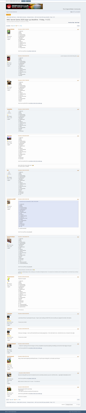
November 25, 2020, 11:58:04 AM (23, 80)
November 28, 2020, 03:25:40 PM (23, 313)
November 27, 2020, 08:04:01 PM (23, 236)
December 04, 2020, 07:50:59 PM (24, 372)
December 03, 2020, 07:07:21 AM (23, 356)
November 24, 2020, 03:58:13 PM (23, 55)
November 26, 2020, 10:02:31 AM (23, 199)
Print (78, 25)
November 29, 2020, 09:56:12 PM (23, 328)
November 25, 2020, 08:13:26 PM (23, 135)
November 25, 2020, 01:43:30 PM (23, 109)
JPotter (9, 56)
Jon (8, 170)
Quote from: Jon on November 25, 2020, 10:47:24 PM (29, 201)
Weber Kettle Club (32, 51)
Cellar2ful (9, 313)
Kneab (8, 387)
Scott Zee (9, 135)
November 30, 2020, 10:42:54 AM (23, 343)
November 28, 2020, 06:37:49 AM (23, 276)
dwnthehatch (10, 356)
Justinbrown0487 (11, 199)
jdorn (8, 80)
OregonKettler (10, 29)
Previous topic (71, 22)
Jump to (63, 404)
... (19, 25)
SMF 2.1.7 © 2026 (8, 411)
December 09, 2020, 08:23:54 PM (23, 386)
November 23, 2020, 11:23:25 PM (23, 29)
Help (70, 411)
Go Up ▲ (79, 411)
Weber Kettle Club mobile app (36, 103)
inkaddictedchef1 (11, 343)
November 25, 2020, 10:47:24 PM (23, 170)
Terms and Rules (74, 411)
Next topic (77, 22)
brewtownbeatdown (11, 237)
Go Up (7, 399)
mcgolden (9, 109)
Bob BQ (9, 373)
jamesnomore (10, 276)
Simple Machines (13, 411)
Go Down (8, 25)
